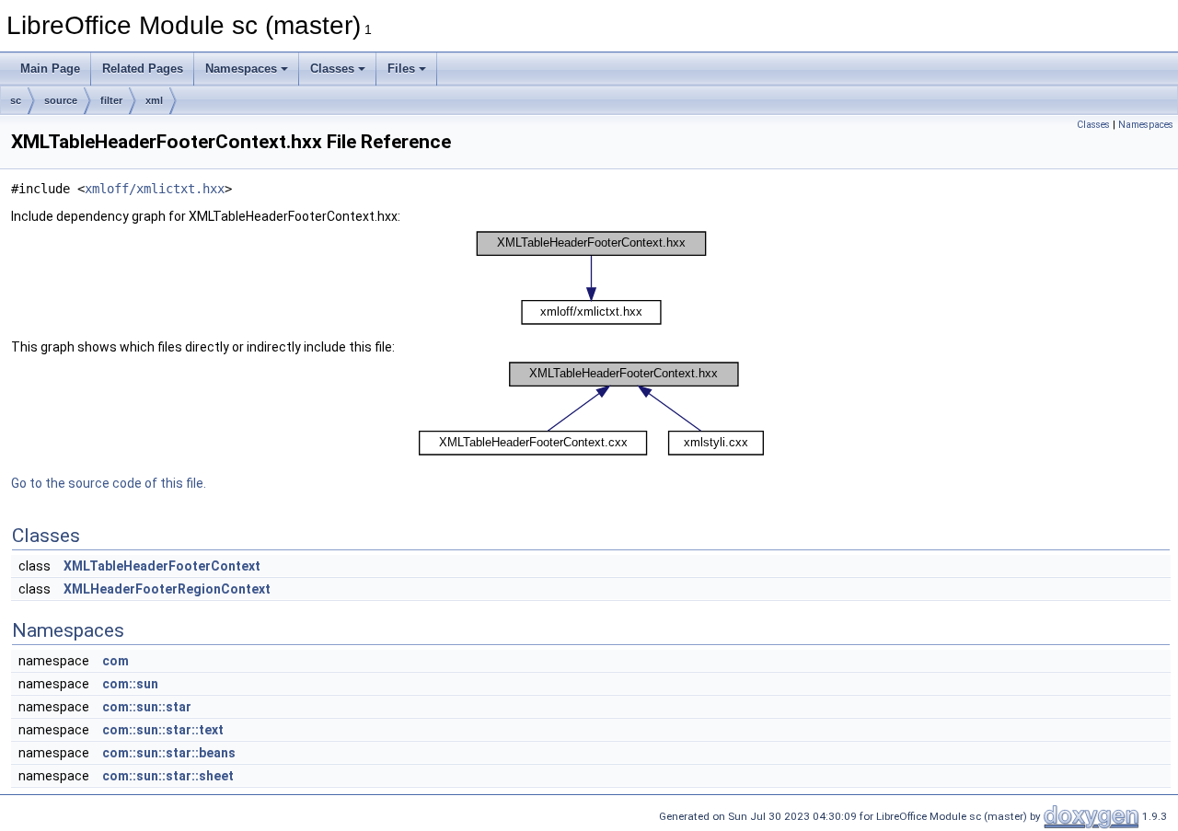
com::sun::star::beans (169, 752)
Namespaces (241, 68)
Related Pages (142, 68)
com (115, 660)
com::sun (130, 683)
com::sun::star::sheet (168, 775)
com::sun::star (146, 706)
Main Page (50, 68)
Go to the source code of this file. (108, 483)
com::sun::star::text (163, 729)
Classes (332, 68)
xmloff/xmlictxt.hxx (155, 188)
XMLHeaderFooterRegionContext (167, 589)
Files (401, 68)
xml (154, 100)
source (60, 100)
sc (15, 100)
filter (111, 100)
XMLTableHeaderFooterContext (162, 566)
